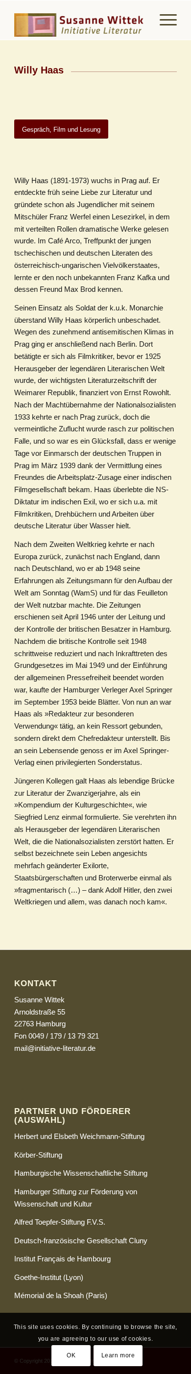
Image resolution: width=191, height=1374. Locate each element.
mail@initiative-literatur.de (55, 1048)
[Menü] (163, 20)
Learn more (118, 1355)
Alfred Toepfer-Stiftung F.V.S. (59, 1222)
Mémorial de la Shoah (49, 1295)
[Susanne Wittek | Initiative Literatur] (79, 20)
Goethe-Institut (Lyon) (48, 1277)
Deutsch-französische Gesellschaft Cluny (80, 1240)
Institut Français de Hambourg (62, 1259)
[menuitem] (163, 20)
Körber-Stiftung (38, 1155)
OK (71, 1355)
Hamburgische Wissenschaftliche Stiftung (80, 1173)
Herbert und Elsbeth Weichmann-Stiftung (79, 1136)
